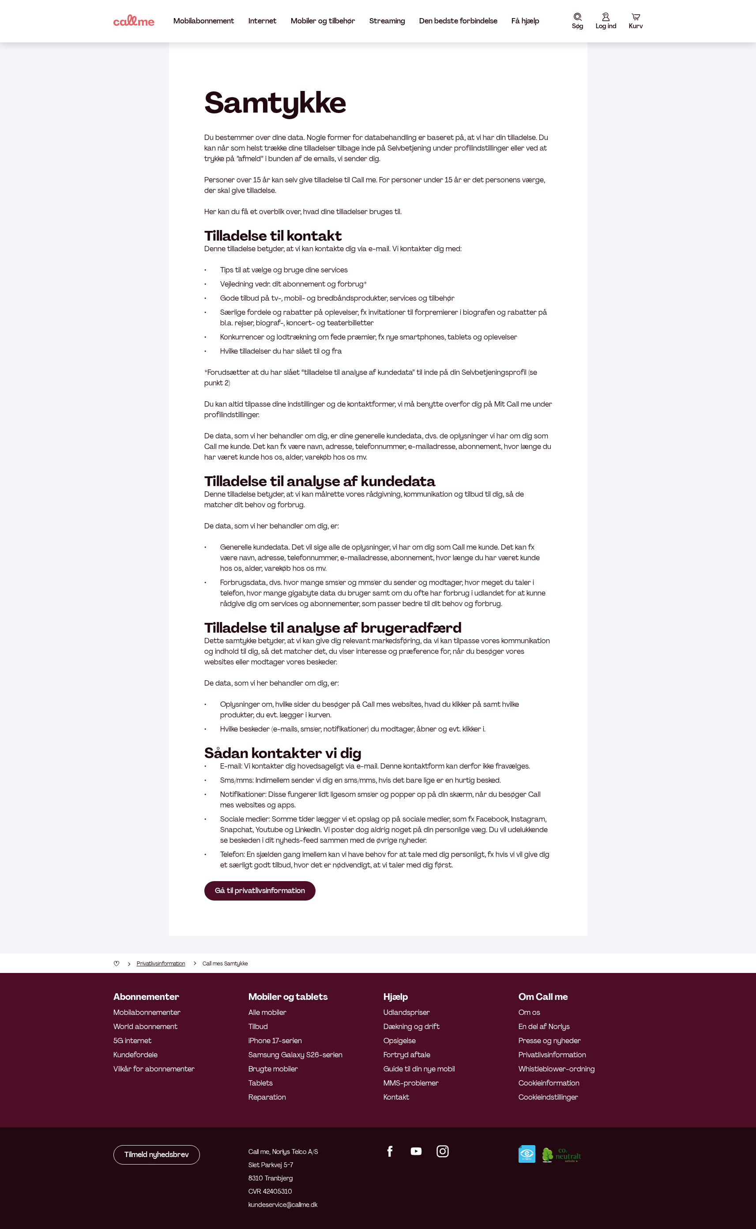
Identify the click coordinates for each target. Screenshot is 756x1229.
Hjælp (396, 997)
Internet (262, 21)
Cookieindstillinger (548, 1097)
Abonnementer (146, 997)
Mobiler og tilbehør (323, 21)
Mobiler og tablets (288, 997)
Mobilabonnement (203, 21)
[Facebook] (390, 1155)
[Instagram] (442, 1155)
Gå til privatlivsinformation (260, 890)
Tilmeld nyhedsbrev (156, 1154)
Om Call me (543, 997)
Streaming (387, 21)
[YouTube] (416, 1155)
